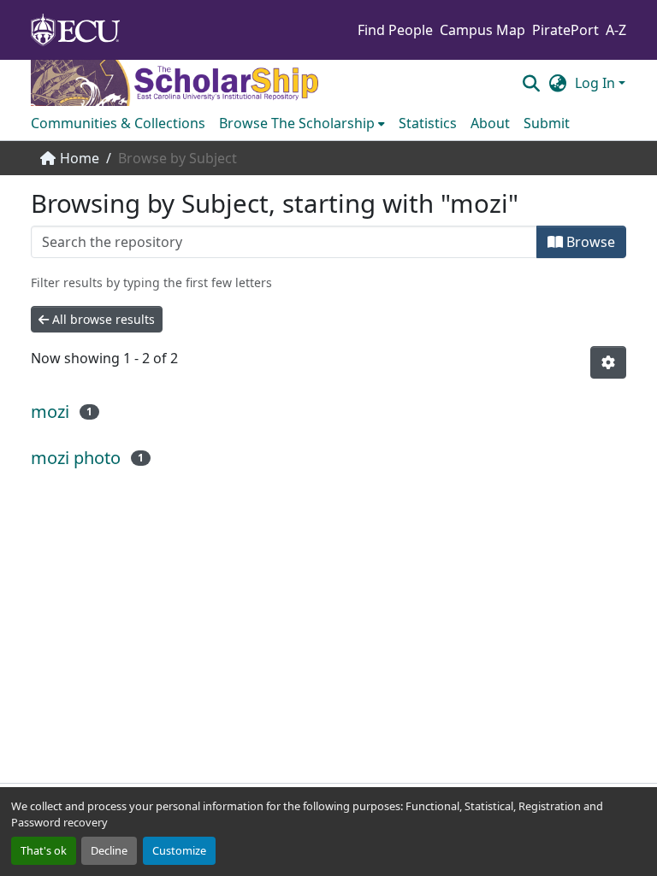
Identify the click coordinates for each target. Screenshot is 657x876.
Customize (179, 850)
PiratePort (565, 30)
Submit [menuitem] (547, 123)
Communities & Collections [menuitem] (118, 123)
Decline (109, 850)
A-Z (616, 30)
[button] (531, 83)
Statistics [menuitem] (428, 123)
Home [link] (79, 158)
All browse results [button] (102, 319)
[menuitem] (302, 123)
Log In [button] (597, 82)
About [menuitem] (490, 123)
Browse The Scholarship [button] (297, 123)
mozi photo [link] (76, 457)
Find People (395, 30)
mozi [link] (50, 411)
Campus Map (482, 30)
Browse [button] (589, 241)
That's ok (44, 850)
